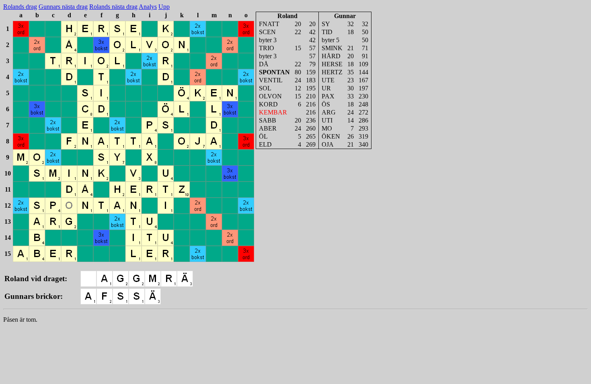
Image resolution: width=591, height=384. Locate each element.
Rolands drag (20, 6)
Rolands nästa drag (113, 6)
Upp (164, 6)
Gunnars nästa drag (63, 6)
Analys (148, 6)
